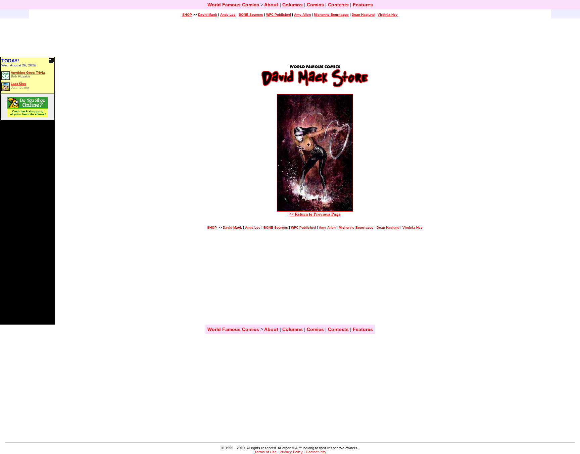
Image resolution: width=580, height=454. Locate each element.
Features (363, 4)
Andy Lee (228, 14)
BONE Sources (251, 14)
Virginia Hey (388, 14)
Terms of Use (265, 452)
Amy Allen (302, 14)
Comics (315, 4)
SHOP (187, 14)
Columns (292, 4)
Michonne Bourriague (331, 14)
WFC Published (278, 14)
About (271, 4)
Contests (338, 4)
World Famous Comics (233, 4)
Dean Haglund (363, 14)
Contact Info (316, 452)
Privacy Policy (291, 452)
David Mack (207, 14)
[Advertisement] (290, 40)
